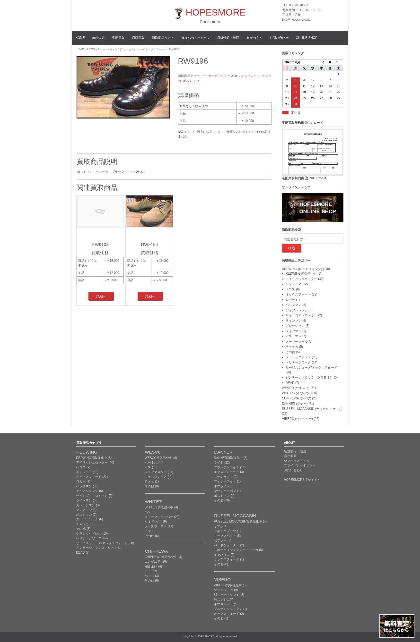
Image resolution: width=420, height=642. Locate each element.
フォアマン (293, 331)
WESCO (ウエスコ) (295, 388)
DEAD (290, 383)
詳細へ (101, 296)
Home (81, 49)
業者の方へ (254, 38)
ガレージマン (295, 326)
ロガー (290, 300)
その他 (290, 352)
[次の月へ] (338, 62)
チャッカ (292, 346)
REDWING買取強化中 (301, 273)
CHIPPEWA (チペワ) (296, 398)
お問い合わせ (279, 38)
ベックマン (293, 305)
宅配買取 (118, 38)
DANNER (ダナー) (294, 403)
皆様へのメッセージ (195, 38)
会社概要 (290, 456)
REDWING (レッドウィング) (104, 49)
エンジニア (293, 284)
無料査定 (98, 38)
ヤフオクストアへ (296, 461)
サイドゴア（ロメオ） (301, 315)
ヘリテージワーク (298, 362)
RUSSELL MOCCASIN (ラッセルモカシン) (312, 409)
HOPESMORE (215, 12)
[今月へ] (330, 62)
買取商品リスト (163, 38)
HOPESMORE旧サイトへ (302, 480)
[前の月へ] (321, 62)
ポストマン (191, 81)
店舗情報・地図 (228, 38)
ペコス (290, 289)
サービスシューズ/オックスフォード (145, 49)
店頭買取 (138, 38)
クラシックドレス (298, 357)
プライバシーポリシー (299, 465)
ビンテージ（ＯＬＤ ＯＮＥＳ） (309, 377)
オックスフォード (298, 294)
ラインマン (293, 320)
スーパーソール (297, 341)
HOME (80, 38)
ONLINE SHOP (306, 38)
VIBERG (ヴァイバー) (297, 419)
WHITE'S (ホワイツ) (296, 393)
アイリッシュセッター (301, 279)
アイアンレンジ (297, 310)
